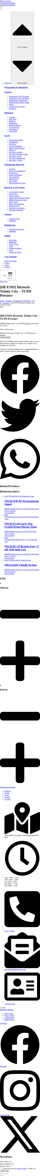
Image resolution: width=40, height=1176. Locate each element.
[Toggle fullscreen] (3, 1173)
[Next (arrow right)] (3, 1175)
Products (9, 301)
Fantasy (8, 92)
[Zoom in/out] (1, 1173)
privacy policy (22, 1168)
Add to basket (5, 337)
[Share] (5, 1173)
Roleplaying (9, 225)
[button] (20, 374)
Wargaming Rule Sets (14, 164)
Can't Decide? (10, 257)
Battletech (6, 303)
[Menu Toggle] (1, 8)
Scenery (8, 214)
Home (2, 301)
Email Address (5, 1164)
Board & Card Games (14, 187)
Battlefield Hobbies (7, 1010)
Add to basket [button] (9, 513)
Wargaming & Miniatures (16, 87)
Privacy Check (5, 1166)
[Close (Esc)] (7, 1173)
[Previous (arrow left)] (1, 1175)
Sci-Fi (7, 136)
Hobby (7, 236)
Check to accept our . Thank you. (19, 1168)
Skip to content (5, 1)
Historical (8, 113)
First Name (4, 1162)
